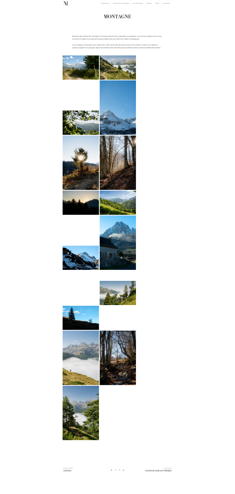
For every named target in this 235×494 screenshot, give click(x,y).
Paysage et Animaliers (121, 3)
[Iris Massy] (65, 3)
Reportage (105, 3)
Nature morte (138, 3)
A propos (166, 3)
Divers (149, 3)
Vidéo (157, 3)
